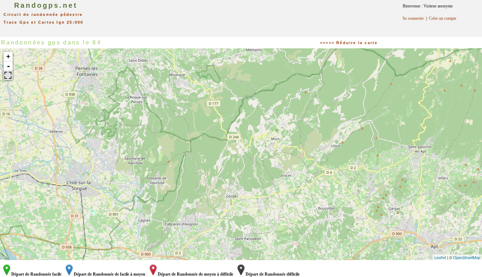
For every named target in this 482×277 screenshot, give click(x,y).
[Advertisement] (248, 16)
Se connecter (413, 18)
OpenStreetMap (466, 257)
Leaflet (440, 257)
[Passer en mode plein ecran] (8, 75)
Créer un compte (442, 18)
